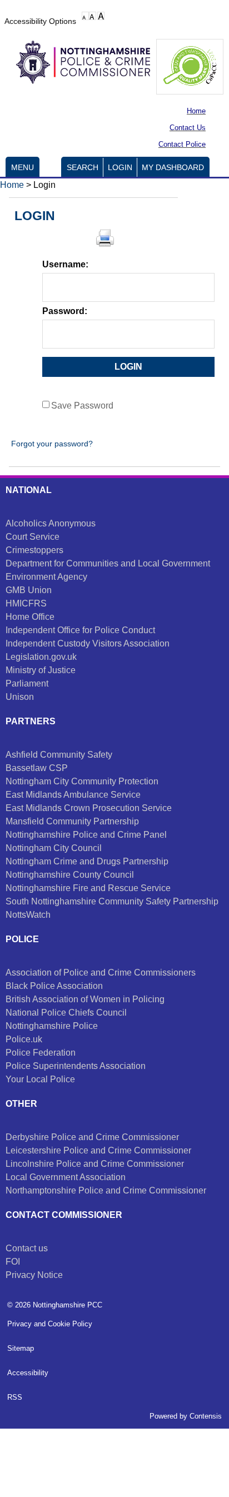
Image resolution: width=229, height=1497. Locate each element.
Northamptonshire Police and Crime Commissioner (106, 1190)
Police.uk (24, 1039)
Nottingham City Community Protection (82, 781)
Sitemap (20, 1348)
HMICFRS (26, 603)
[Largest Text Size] (100, 15)
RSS (14, 1397)
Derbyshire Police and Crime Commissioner (92, 1137)
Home (12, 185)
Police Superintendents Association (76, 1066)
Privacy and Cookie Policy (49, 1324)
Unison (20, 697)
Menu (22, 167)
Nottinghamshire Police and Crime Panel (86, 834)
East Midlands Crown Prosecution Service (89, 808)
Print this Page (105, 238)
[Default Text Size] (85, 15)
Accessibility (27, 1373)
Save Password (82, 405)
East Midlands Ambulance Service (73, 794)
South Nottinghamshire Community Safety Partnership (112, 901)
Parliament (27, 683)
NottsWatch (28, 914)
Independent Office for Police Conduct (80, 630)
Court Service (32, 536)
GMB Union (29, 590)
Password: (64, 311)
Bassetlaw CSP (37, 768)
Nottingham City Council (54, 848)
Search (82, 167)
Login (120, 167)
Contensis (206, 1416)
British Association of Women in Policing (85, 999)
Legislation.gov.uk (41, 657)
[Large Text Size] (92, 15)
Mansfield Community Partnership (72, 821)
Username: (65, 264)
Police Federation (41, 1052)
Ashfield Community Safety (59, 754)
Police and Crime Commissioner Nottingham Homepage (78, 65)
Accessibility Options (40, 21)
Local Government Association (66, 1177)
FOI (13, 1261)
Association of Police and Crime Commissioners (101, 972)
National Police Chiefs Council (66, 1012)
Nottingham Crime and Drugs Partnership (87, 861)
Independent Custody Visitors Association (88, 643)
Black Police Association (54, 986)
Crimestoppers (34, 550)
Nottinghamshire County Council (70, 874)
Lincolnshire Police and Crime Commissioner (95, 1163)
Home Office (30, 616)
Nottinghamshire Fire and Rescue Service (88, 888)
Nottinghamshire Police (52, 1026)
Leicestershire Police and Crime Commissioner (98, 1150)
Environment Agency (46, 576)
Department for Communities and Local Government (108, 563)
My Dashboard (173, 167)
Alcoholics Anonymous (51, 523)
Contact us (27, 1248)
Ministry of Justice (41, 670)
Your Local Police (40, 1079)
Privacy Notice (34, 1275)
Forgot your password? (51, 443)
